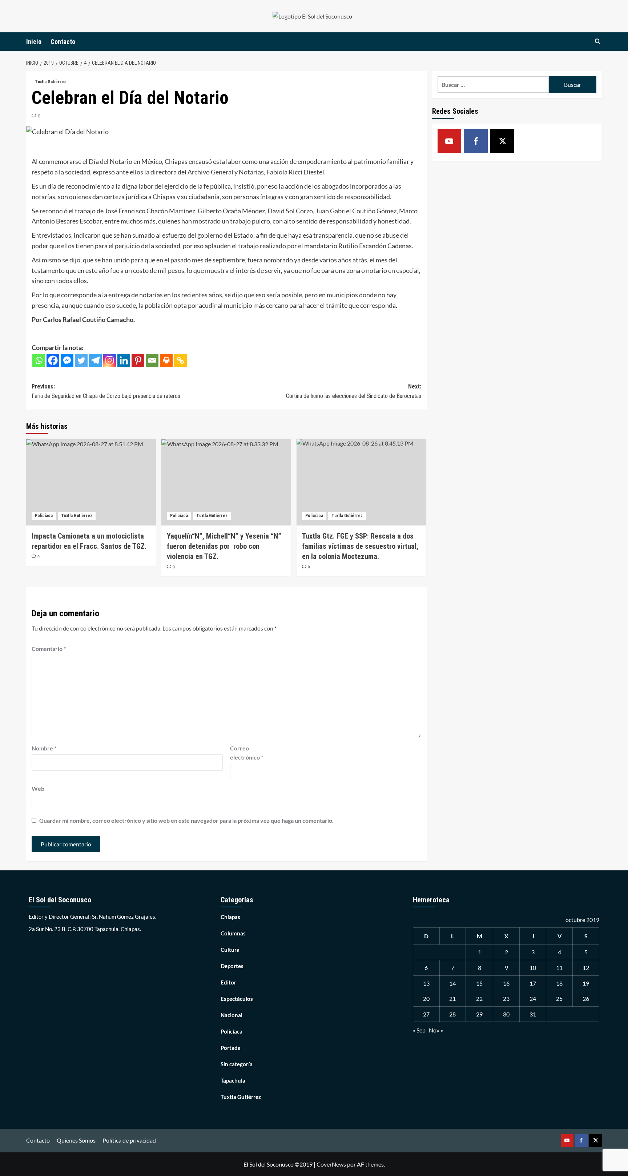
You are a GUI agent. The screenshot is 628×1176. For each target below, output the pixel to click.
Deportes (232, 966)
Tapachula (233, 1080)
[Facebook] (53, 360)
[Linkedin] (123, 360)
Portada (231, 1047)
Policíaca (44, 515)
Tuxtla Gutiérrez (50, 81)
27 (426, 1014)
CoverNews (331, 1164)
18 (559, 983)
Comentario (49, 648)
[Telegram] (95, 360)
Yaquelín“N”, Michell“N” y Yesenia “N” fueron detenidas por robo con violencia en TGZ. (224, 546)
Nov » (436, 1030)
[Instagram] (109, 360)
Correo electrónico (246, 753)
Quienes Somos (76, 1140)
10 (533, 967)
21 (452, 998)
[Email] (152, 360)
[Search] (597, 41)
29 (479, 1014)
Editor (228, 982)
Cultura (230, 949)
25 (559, 998)
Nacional (231, 1015)
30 (506, 1014)
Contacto (63, 41)
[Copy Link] (180, 360)
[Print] (166, 360)
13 (426, 983)
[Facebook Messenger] (67, 360)
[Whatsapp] (38, 360)
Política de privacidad (129, 1140)
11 (559, 967)
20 (426, 998)
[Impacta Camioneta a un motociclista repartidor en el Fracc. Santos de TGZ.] (91, 482)
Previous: (106, 391)
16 (506, 983)
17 (533, 983)
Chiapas (230, 917)
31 (533, 1014)
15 (479, 983)
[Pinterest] (138, 360)
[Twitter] (81, 360)
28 (452, 1014)
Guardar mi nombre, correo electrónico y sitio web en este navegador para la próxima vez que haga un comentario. (186, 820)
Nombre (44, 748)
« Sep (419, 1030)
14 (452, 983)
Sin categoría (237, 1064)
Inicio (33, 41)
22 (479, 998)
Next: (353, 391)
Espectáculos (237, 998)
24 (533, 998)
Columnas (233, 933)
